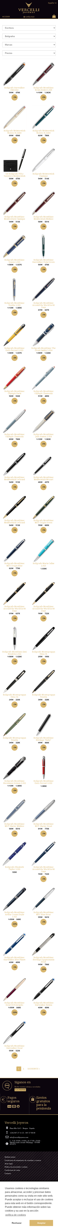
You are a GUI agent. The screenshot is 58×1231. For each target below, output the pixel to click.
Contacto (8, 1173)
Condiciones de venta (12, 1170)
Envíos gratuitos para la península (43, 1103)
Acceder (6, 16)
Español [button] (51, 3)
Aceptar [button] (41, 1223)
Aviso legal (9, 1164)
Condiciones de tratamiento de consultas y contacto (23, 1160)
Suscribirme (20, 1090)
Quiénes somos (10, 1157)
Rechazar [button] (16, 1223)
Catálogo (28, 17)
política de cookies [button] (15, 1215)
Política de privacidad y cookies (16, 1167)
